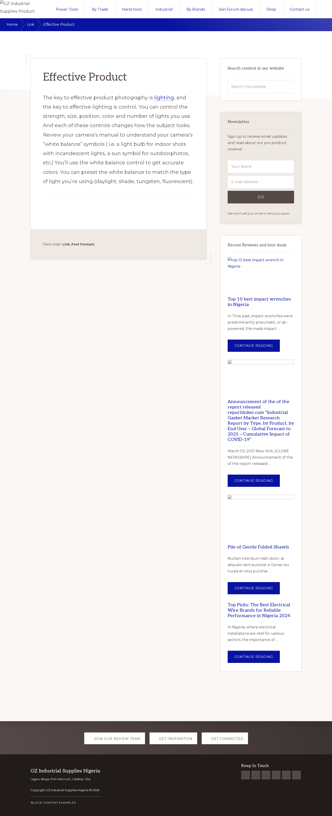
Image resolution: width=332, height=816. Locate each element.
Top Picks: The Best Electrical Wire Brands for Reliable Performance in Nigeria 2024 (259, 610)
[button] (324, 9)
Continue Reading (257, 347)
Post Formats (82, 244)
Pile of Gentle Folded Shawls (258, 547)
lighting (164, 98)
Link (66, 244)
